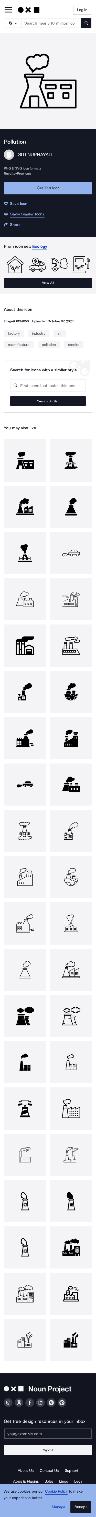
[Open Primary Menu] (8, 10)
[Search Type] (13, 23)
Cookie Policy (56, 1491)
